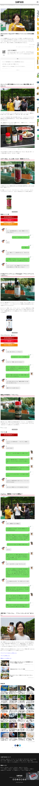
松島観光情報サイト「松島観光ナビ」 (29, 768)
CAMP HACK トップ (3, 5)
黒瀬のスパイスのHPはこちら (6, 658)
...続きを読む (32, 53)
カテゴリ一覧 (12, 759)
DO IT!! (2, 760)
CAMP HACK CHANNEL (33, 759)
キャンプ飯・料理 (15, 747)
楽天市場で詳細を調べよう (9, 217)
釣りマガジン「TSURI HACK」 (14, 767)
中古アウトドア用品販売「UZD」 (26, 770)
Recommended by (30, 741)
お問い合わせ (24, 760)
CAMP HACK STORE (26, 759)
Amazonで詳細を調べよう (9, 224)
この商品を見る (14, 211)
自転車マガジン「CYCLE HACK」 (23, 767)
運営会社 (17, 760)
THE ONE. (4, 760)
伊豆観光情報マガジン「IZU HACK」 (18, 768)
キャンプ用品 (37, 62)
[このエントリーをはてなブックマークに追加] (20, 745)
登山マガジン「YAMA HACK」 (5, 767)
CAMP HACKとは (3, 759)
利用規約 (31, 760)
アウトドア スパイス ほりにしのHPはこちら (9, 653)
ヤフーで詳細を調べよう (9, 220)
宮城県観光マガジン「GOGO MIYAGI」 (6, 770)
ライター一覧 (17, 759)
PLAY (14, 760)
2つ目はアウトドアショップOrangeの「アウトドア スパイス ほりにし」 (14, 66)
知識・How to (37, 76)
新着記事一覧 (8, 759)
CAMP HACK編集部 (12, 50)
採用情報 (20, 760)
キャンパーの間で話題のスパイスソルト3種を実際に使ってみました (13, 61)
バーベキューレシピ (20, 747)
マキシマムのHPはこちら (5, 655)
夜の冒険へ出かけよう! (10, 760)
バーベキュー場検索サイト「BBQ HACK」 (6, 768)
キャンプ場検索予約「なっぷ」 (16, 770)
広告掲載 (28, 760)
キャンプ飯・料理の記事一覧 (11, 5)
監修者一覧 (21, 759)
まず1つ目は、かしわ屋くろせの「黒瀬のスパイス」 (10, 64)
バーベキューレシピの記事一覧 (19, 5)
